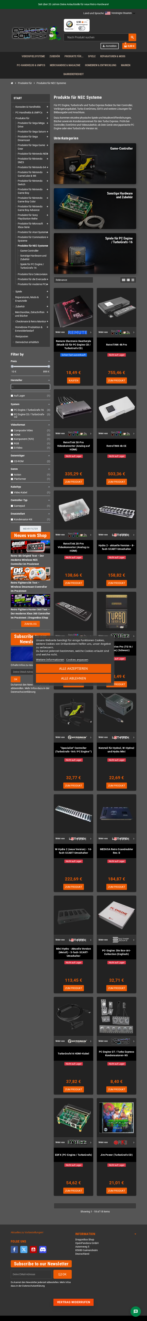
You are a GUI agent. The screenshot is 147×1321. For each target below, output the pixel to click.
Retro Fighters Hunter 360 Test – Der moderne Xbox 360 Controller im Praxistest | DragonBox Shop (30, 613)
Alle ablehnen (73, 678)
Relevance (61, 279)
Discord (42, 1249)
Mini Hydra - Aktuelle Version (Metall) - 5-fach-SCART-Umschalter (73, 952)
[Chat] (136, 1311)
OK (15, 679)
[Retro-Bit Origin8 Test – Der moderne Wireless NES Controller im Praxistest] (30, 546)
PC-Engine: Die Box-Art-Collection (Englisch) (116, 952)
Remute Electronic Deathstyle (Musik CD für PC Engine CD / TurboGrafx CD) (73, 345)
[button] (120, 13)
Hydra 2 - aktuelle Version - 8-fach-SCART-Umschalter (116, 547)
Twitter (23, 1249)
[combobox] (100, 37)
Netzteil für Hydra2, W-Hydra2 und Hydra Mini (116, 750)
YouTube (33, 1249)
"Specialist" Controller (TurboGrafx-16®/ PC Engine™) (73, 750)
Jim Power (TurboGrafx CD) (116, 1154)
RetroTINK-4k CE (116, 445)
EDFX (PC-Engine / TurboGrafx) (73, 1154)
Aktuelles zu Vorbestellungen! (27, 1232)
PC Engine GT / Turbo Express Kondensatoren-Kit (116, 1053)
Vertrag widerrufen (73, 1302)
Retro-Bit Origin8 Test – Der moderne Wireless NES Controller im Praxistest (27, 559)
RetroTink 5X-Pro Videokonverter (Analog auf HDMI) (73, 446)
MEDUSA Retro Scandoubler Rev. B (116, 851)
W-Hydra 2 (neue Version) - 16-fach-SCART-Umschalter (73, 851)
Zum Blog (30, 623)
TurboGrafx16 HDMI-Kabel (73, 1053)
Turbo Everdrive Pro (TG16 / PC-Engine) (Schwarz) (116, 648)
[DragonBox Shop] (36, 33)
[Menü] (87, 21)
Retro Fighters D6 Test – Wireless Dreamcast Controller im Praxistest (29, 586)
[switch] (82, 28)
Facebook (14, 1249)
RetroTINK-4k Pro (116, 344)
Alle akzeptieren (73, 668)
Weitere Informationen (50, 659)
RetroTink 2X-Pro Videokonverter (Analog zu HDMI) (73, 547)
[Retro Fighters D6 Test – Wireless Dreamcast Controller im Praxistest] (30, 573)
